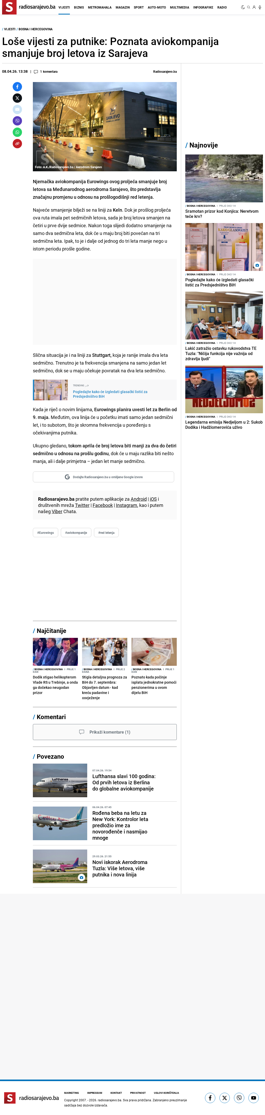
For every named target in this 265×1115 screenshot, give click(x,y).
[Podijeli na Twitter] (17, 98)
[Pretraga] (249, 7)
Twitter (82, 505)
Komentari (51, 717)
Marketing (71, 1093)
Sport (139, 7)
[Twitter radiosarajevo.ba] (224, 1098)
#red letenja (106, 532)
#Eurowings (45, 532)
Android (139, 499)
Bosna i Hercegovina (36, 29)
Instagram (126, 505)
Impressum (94, 1093)
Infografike (203, 7)
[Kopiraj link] (17, 143)
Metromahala (100, 7)
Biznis (79, 7)
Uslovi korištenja (166, 1093)
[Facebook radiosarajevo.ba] (210, 1098)
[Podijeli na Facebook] (17, 86)
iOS (153, 499)
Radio (222, 7)
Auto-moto (157, 7)
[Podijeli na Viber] (17, 120)
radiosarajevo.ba (109, 1100)
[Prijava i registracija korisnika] (254, 7)
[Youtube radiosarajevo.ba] (253, 1098)
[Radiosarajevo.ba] (31, 1098)
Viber (57, 511)
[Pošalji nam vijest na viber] (239, 1098)
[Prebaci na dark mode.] (243, 7)
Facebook (103, 505)
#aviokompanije (76, 532)
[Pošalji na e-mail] (17, 109)
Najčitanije (51, 630)
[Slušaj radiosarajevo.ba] (260, 7)
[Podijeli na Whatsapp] (17, 132)
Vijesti (64, 7)
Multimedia (179, 7)
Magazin (123, 7)
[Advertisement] (105, 302)
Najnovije (203, 145)
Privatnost (138, 1093)
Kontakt (116, 1093)
